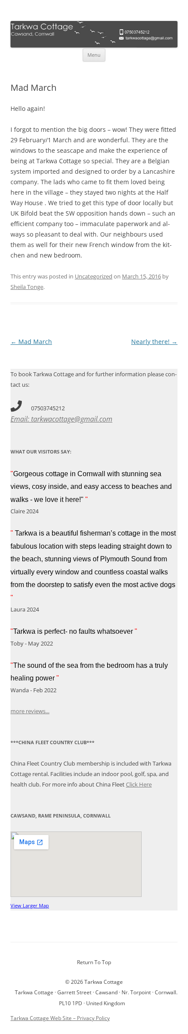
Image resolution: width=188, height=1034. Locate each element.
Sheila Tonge (26, 287)
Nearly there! (154, 341)
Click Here (139, 784)
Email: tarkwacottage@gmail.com (61, 419)
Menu (94, 55)
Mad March (31, 341)
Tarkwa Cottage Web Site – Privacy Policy (60, 1018)
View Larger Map (29, 905)
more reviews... (29, 711)
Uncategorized (93, 276)
